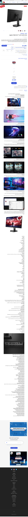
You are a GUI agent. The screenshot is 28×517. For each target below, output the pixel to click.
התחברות (26, 0)
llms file (14, 511)
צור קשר (14, 486)
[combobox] (19, 2)
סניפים (7, 2)
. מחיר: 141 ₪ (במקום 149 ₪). (20, 86)
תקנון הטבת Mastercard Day (14, 480)
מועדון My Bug (13, 2)
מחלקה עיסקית (14, 474)
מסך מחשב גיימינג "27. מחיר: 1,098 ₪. (22, 85)
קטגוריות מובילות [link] (14, 495)
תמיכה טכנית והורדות (12, 0)
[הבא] (4, 31)
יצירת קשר (10, 2)
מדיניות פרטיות (14, 476)
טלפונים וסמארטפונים (14, 496)
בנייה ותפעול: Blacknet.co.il (14, 514)
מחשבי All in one (14, 497)
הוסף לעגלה (3, 45)
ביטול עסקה (7, 0)
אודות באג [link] (14, 473)
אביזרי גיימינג (14, 501)
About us (2, 0)
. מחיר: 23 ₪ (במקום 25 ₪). (20, 87)
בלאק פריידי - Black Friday (14, 493)
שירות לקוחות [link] (14, 482)
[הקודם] (26, 31)
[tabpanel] (15, 18)
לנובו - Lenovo (23, 33)
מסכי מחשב (14, 500)
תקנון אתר (14, 475)
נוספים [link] (14, 503)
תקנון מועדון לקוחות (14, 478)
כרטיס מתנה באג (14, 504)
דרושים (5, 0)
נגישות (14, 479)
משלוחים (14, 483)
